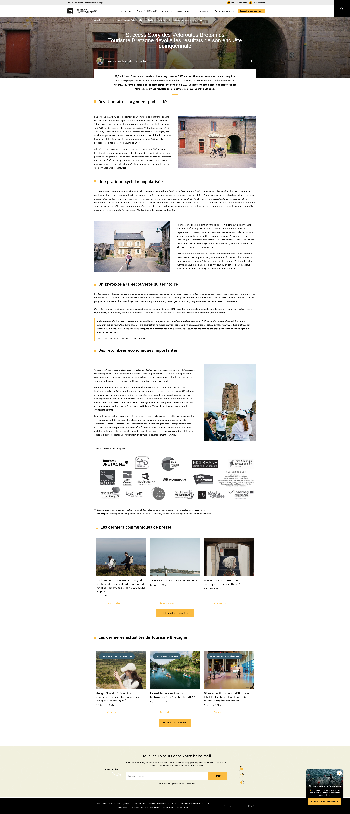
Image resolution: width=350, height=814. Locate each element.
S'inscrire (219, 775)
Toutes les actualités (176, 722)
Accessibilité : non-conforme (109, 804)
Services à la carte (239, 3)
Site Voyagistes (182, 807)
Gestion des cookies (147, 804)
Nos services (126, 11)
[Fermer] (339, 773)
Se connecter (259, 3)
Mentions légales (130, 804)
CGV (207, 804)
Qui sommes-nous (223, 11)
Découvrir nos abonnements (325, 801)
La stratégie (202, 11)
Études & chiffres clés (147, 11)
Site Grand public (152, 807)
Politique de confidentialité (192, 804)
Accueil (97, 20)
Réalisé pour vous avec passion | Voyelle (239, 806)
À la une (166, 11)
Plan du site (123, 807)
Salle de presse (108, 20)
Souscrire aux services (251, 11)
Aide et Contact (136, 807)
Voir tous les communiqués (176, 613)
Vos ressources (183, 11)
